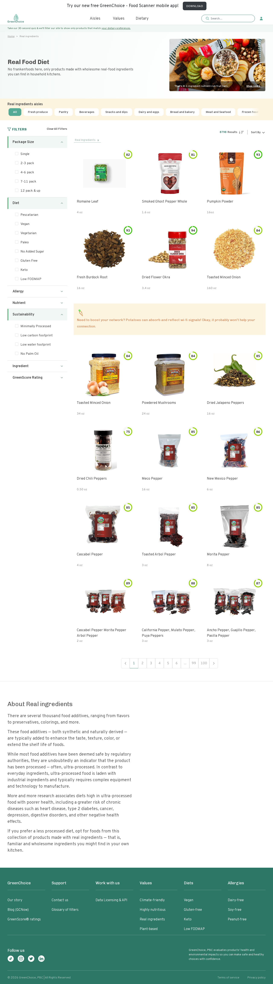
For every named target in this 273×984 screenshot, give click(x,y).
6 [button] (177, 663)
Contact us (60, 900)
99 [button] (194, 663)
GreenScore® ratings (24, 919)
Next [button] (214, 663)
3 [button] (151, 663)
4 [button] (159, 663)
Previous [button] (125, 663)
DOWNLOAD (194, 6)
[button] (228, 18)
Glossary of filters (65, 910)
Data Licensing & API (111, 900)
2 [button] (142, 663)
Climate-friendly (152, 900)
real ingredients (85, 140)
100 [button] (204, 663)
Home (11, 36)
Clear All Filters (57, 129)
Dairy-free (236, 900)
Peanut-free (237, 919)
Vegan (188, 900)
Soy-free (234, 910)
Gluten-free (193, 910)
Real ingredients (152, 919)
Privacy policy (256, 978)
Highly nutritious (153, 910)
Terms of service (228, 978)
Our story (14, 900)
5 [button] (168, 663)
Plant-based (149, 929)
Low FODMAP (194, 929)
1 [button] (134, 663)
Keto (188, 919)
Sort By (256, 132)
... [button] (185, 663)
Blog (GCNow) (18, 910)
